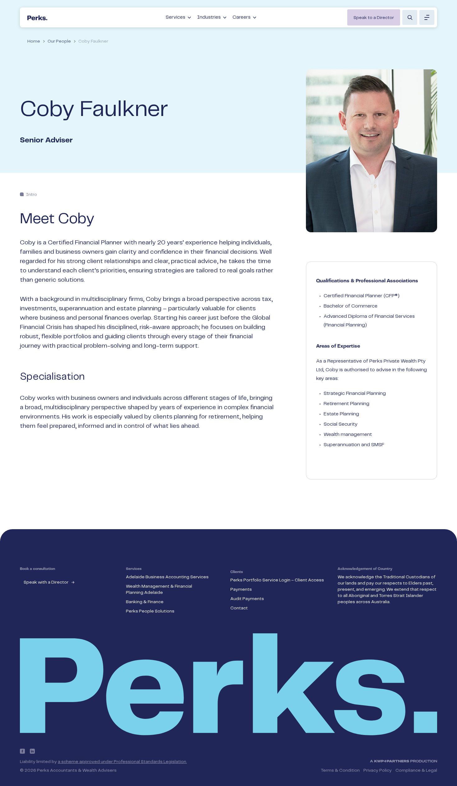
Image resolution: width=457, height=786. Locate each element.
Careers (242, 17)
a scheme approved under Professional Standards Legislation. (122, 762)
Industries (209, 17)
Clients (236, 572)
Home (33, 41)
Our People (59, 41)
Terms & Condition (340, 770)
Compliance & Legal (416, 770)
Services (175, 17)
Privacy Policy (377, 770)
